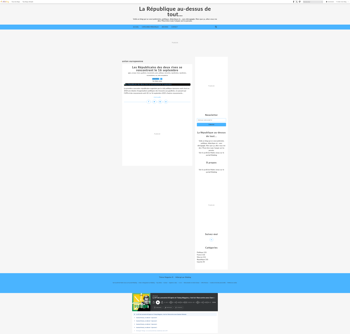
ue (156, 75)
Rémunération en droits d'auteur (191, 282)
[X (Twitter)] (296, 2)
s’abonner (158, 307)
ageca (129, 73)
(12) (201, 255)
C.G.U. (180, 282)
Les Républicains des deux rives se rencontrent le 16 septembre (157, 69)
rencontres (167, 73)
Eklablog (188, 277)
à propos (179, 307)
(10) (202, 259)
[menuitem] (136, 27)
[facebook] (293, 2)
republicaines (175, 73)
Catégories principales (150, 27)
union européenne (163, 75)
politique (161, 73)
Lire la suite (157, 97)
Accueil (136, 27)
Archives (165, 27)
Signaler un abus (173, 282)
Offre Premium (204, 282)
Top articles (159, 282)
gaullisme (143, 73)
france (138, 73)
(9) (201, 262)
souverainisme (151, 75)
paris (156, 73)
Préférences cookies (232, 282)
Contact (174, 27)
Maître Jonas (215, 153)
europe (134, 73)
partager (169, 307)
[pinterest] (300, 2)
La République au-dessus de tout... (175, 11)
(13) (201, 252)
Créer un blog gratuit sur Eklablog (147, 282)
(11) (201, 257)
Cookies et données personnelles (218, 282)
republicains (182, 73)
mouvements (150, 73)
